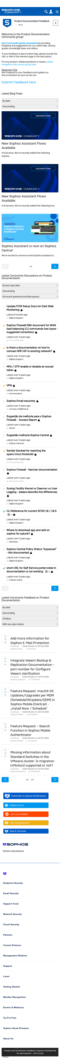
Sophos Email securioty (21, 401)
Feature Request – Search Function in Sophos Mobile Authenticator (30, 730)
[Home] (16, 11)
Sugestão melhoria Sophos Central (28, 435)
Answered (4, 511)
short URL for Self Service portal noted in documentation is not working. (31, 569)
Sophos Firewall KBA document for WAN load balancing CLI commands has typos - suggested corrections (32, 328)
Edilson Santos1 (16, 443)
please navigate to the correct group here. (27, 63)
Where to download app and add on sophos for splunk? (28, 531)
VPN (9, 385)
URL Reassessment (20, 822)
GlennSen (13, 541)
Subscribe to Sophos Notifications (28, 795)
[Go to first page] (27, 779)
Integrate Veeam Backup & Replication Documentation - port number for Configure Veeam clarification (32, 667)
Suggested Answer (4, 325)
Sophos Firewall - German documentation (32, 469)
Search (46, 12)
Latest (17, 314)
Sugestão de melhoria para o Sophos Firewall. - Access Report (29, 418)
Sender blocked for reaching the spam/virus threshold (26, 452)
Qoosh (12, 428)
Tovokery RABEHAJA (18, 409)
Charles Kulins (15, 580)
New (55, 22)
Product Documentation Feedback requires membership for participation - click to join (30, 1052)
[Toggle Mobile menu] (55, 12)
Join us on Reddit (19, 814)
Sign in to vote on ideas (5, 636)
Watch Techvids (18, 831)
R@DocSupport (16, 318)
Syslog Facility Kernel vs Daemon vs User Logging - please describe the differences (32, 490)
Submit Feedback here (19, 82)
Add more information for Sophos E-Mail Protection (29, 640)
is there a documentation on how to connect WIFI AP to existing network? (29, 349)
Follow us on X (16, 805)
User (51, 12)
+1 (11, 514)
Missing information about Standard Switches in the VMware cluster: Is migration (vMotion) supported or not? (32, 758)
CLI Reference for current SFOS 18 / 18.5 (32, 511)
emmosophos (15, 393)
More (20, 24)
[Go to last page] (31, 266)
